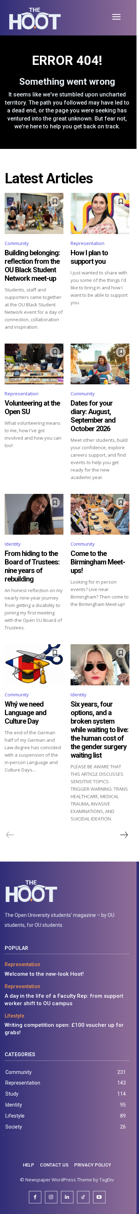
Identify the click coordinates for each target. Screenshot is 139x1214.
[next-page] (123, 835)
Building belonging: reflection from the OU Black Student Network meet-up (32, 266)
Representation (87, 243)
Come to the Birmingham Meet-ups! (98, 562)
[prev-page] (10, 835)
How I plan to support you (89, 257)
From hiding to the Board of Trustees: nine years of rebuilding (32, 566)
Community (17, 243)
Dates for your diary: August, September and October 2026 (93, 416)
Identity (13, 544)
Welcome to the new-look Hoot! (44, 974)
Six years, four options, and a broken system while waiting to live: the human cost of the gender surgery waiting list (99, 729)
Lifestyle (14, 1016)
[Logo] (67, 891)
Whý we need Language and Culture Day (25, 712)
